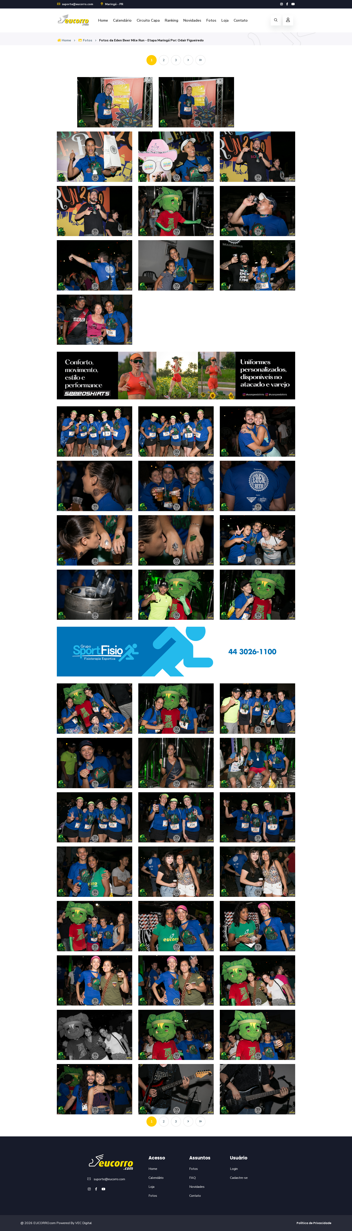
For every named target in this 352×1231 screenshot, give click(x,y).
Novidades (192, 20)
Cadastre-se (239, 1178)
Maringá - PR (113, 4)
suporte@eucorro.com (77, 4)
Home (103, 20)
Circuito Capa (148, 20)
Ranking (171, 20)
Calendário (122, 20)
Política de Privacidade (314, 1223)
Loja (225, 20)
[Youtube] (293, 4)
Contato (241, 20)
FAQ (192, 1178)
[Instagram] (281, 4)
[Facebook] (287, 4)
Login (234, 1169)
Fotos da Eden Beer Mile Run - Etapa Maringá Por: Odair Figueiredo (151, 40)
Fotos (211, 20)
